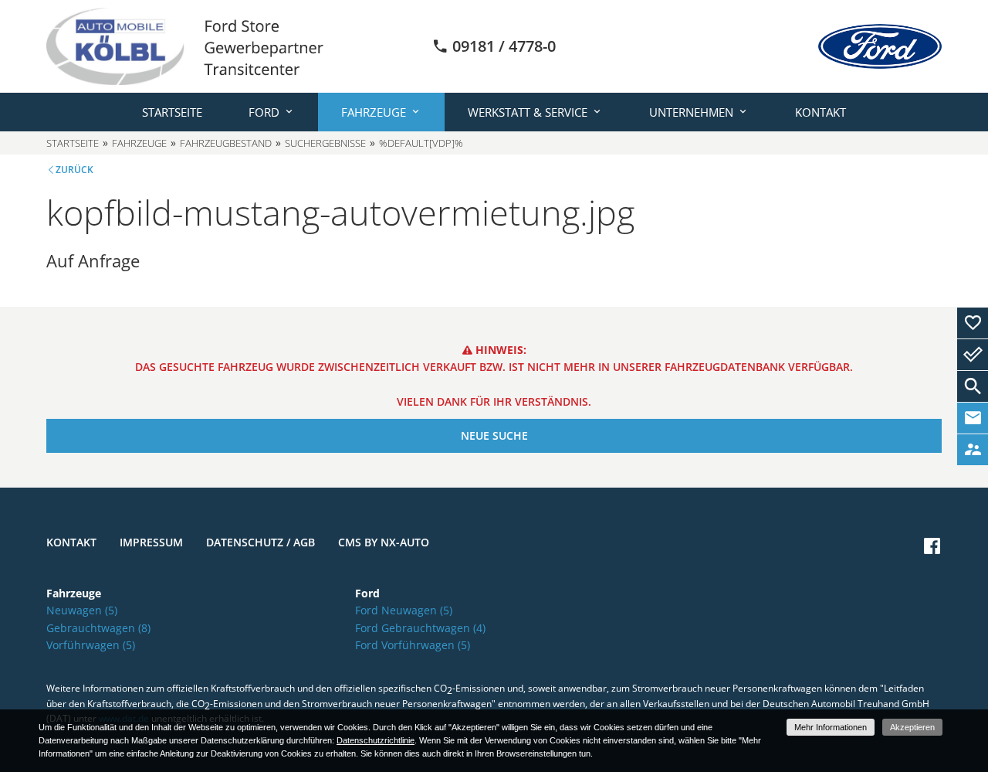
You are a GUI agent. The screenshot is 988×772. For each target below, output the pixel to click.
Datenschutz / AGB (260, 542)
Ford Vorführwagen (412, 645)
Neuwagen (81, 610)
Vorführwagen (90, 645)
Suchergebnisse (325, 143)
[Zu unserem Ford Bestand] (880, 46)
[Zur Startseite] (184, 45)
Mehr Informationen (830, 727)
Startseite (172, 112)
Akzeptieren (912, 727)
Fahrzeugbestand (226, 143)
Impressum (151, 542)
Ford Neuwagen (403, 610)
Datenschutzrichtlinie (375, 740)
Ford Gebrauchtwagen (420, 628)
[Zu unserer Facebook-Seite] (932, 546)
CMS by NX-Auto (383, 542)
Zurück (74, 169)
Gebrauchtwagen (98, 628)
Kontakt (820, 112)
